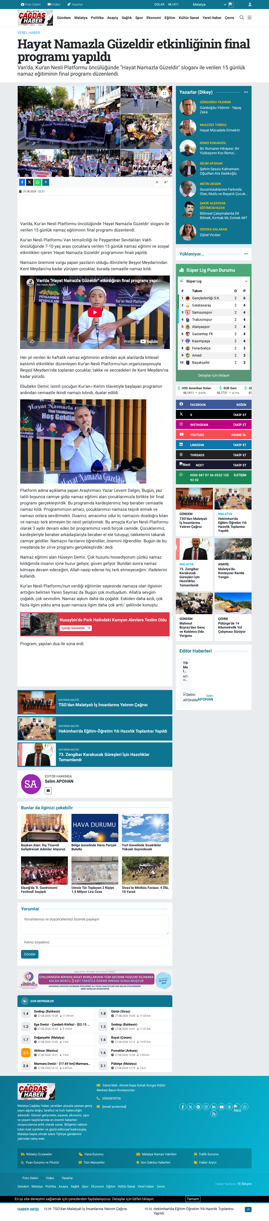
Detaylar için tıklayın (213, 375)
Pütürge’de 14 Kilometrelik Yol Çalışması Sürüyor (232, 627)
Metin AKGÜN (210, 184)
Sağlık (127, 18)
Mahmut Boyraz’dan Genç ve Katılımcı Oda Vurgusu (192, 629)
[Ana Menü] (250, 18)
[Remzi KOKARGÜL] (187, 148)
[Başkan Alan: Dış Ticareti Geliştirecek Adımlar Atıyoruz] (44, 828)
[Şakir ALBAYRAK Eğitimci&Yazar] (187, 209)
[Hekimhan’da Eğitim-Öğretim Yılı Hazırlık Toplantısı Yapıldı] (233, 499)
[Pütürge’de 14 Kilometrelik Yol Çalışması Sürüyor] (233, 603)
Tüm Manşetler (94, 1162)
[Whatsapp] (244, 1106)
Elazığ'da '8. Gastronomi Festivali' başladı (39, 890)
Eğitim (170, 18)
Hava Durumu (93, 1154)
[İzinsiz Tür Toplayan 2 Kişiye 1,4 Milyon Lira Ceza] (94, 870)
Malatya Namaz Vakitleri (159, 1154)
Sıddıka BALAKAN (213, 229)
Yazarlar (77, 4)
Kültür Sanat (189, 18)
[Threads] (229, 1106)
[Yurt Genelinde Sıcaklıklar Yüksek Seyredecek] (145, 828)
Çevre (229, 18)
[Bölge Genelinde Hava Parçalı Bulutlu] (94, 828)
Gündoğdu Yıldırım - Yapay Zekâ (220, 110)
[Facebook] (182, 1106)
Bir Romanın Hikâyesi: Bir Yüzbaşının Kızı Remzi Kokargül (219, 150)
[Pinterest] (198, 1106)
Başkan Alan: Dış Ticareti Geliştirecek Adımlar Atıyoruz (43, 847)
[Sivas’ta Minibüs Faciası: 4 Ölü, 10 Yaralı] (145, 870)
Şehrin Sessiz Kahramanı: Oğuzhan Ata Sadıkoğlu (220, 171)
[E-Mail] (48, 790)
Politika (97, 18)
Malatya (80, 18)
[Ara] (242, 18)
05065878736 (111, 1098)
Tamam (193, 1199)
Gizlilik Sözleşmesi (170, 1199)
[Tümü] (246, 92)
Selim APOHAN (59, 781)
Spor (139, 18)
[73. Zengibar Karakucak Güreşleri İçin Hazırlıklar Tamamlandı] (194, 549)
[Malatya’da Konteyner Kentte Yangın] (233, 549)
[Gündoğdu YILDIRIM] (187, 107)
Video (56, 4)
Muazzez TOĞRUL (213, 125)
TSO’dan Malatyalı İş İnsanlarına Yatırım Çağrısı (193, 523)
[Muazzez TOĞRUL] (187, 127)
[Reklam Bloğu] (94, 980)
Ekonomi (153, 18)
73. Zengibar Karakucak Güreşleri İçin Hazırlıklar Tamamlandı (189, 577)
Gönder (30, 954)
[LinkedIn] (213, 1106)
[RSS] (213, 1113)
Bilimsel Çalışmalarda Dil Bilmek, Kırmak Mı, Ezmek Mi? (223, 215)
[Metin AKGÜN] (187, 188)
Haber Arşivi (207, 1162)
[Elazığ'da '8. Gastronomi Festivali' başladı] (44, 870)
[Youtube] (221, 1106)
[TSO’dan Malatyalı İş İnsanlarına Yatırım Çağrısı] (194, 499)
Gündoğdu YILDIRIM (215, 102)
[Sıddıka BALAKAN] (187, 232)
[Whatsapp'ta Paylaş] (37, 182)
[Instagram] (206, 1106)
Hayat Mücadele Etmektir (220, 130)
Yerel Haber (212, 18)
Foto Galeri (33, 4)
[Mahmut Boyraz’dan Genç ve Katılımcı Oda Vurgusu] (194, 603)
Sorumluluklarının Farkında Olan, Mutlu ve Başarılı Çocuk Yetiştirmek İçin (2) (222, 191)
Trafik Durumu (209, 1154)
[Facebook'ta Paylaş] (22, 182)
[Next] (237, 1106)
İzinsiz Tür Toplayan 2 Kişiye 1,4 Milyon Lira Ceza (92, 890)
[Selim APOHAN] (31, 784)
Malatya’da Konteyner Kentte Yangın (231, 573)
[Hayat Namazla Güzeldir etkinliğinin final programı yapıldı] (94, 131)
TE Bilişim (244, 1184)
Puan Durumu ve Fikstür (42, 1162)
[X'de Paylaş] (29, 182)
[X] (190, 1106)
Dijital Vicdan (210, 235)
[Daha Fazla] (45, 182)
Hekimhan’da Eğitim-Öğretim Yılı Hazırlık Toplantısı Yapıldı (232, 525)
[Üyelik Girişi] (248, 4)
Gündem (64, 18)
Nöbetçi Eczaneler (39, 1154)
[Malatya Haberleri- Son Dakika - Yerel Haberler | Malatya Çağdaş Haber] (35, 17)
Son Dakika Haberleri (155, 1162)
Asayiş (112, 18)
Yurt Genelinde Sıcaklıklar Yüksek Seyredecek (141, 847)
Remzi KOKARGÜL (213, 143)
